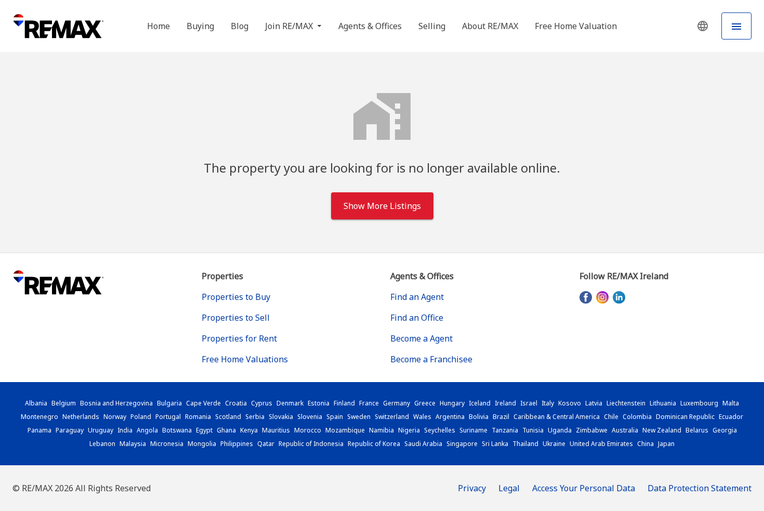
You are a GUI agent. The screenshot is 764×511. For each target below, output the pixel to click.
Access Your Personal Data (583, 488)
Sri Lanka (495, 443)
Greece (425, 403)
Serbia (255, 416)
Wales (422, 416)
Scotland (228, 416)
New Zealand (661, 430)
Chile (611, 416)
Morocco (307, 430)
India (125, 430)
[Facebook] (585, 297)
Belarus (697, 430)
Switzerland (392, 416)
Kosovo (569, 403)
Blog (239, 26)
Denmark (290, 403)
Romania (198, 416)
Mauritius (276, 430)
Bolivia (479, 416)
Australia (625, 430)
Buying (200, 26)
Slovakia (281, 416)
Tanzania (505, 430)
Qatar (265, 443)
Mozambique (345, 430)
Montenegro (39, 416)
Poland (140, 416)
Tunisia (533, 430)
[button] (702, 26)
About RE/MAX (490, 26)
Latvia (593, 403)
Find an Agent (417, 297)
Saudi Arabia (423, 443)
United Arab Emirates (601, 443)
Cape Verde (203, 403)
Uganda (560, 430)
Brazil (501, 416)
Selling (431, 26)
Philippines (236, 443)
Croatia (236, 403)
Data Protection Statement (700, 488)
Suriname (473, 430)
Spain (334, 416)
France (369, 403)
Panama (39, 430)
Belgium (63, 403)
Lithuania (663, 403)
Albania (36, 403)
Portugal (168, 416)
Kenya (249, 430)
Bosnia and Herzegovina (116, 403)
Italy (548, 403)
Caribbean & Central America (556, 416)
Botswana (177, 430)
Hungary (452, 403)
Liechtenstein (626, 403)
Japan (666, 443)
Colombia (637, 416)
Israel (528, 403)
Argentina (450, 416)
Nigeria (409, 430)
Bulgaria (169, 403)
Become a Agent (421, 338)
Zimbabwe (592, 430)
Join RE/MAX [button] (290, 26)
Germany (396, 403)
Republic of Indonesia (311, 443)
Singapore (462, 443)
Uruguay (100, 430)
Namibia (381, 430)
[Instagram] (602, 297)
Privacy (472, 488)
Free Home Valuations (245, 359)
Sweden (359, 416)
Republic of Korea (374, 443)
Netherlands (80, 416)
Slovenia (309, 416)
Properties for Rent (239, 338)
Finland (344, 403)
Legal (509, 488)
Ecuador (731, 416)
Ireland (505, 403)
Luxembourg (699, 403)
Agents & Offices (370, 26)
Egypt (204, 430)
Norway (114, 416)
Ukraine (554, 443)
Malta (730, 403)
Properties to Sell (236, 317)
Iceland (480, 403)
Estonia (319, 403)
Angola (147, 430)
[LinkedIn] (619, 297)
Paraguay (70, 430)
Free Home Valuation (576, 26)
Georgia (725, 430)
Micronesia (166, 443)
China (645, 443)
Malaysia (133, 443)
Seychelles (439, 430)
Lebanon (102, 443)
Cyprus (261, 403)
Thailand (525, 443)
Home (158, 26)
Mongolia (202, 443)
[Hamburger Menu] (736, 26)
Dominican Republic (685, 416)
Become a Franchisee (431, 359)
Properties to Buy (236, 297)
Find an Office (416, 317)
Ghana (226, 430)
